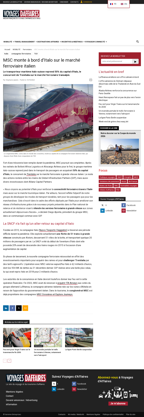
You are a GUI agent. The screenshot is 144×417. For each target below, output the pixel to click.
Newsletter (132, 210)
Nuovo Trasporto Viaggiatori (53, 230)
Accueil (7, 49)
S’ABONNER (64, 2)
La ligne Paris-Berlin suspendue (78, 349)
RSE (118, 190)
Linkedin (109, 210)
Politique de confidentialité (113, 414)
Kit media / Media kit (76, 414)
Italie (6, 53)
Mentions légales (14, 391)
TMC (116, 185)
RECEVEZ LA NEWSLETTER (12, 2)
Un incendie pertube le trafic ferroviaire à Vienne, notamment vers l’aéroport (47, 352)
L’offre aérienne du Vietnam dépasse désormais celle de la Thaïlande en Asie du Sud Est (119, 84)
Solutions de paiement (109, 181)
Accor (124, 181)
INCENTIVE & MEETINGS (72, 42)
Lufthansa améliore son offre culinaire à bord (119, 77)
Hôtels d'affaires (107, 190)
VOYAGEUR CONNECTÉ (95, 42)
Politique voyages (107, 177)
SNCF (119, 177)
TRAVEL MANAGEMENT (24, 42)
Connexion (87, 2)
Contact (9, 396)
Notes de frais (106, 185)
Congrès (127, 177)
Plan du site (130, 414)
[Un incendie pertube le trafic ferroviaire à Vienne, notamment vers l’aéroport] (48, 337)
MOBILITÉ (8, 42)
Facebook (131, 205)
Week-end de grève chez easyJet (113, 121)
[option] (124, 4)
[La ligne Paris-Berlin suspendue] (79, 337)
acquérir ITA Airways (67, 283)
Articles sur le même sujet (16, 322)
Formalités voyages (129, 185)
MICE (136, 177)
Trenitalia (31, 174)
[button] (137, 42)
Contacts (61, 414)
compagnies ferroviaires (21, 53)
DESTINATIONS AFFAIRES (48, 42)
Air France (133, 181)
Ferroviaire (27, 49)
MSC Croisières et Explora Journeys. (55, 294)
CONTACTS (74, 2)
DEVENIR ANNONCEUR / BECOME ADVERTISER (41, 2)
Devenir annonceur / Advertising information (21, 402)
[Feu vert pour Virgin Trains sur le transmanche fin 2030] (17, 337)
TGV (36, 53)
